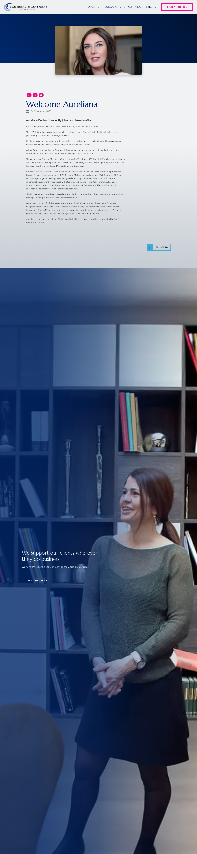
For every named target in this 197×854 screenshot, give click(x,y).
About (139, 6)
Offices (127, 6)
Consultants (113, 6)
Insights (151, 6)
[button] (95, 7)
